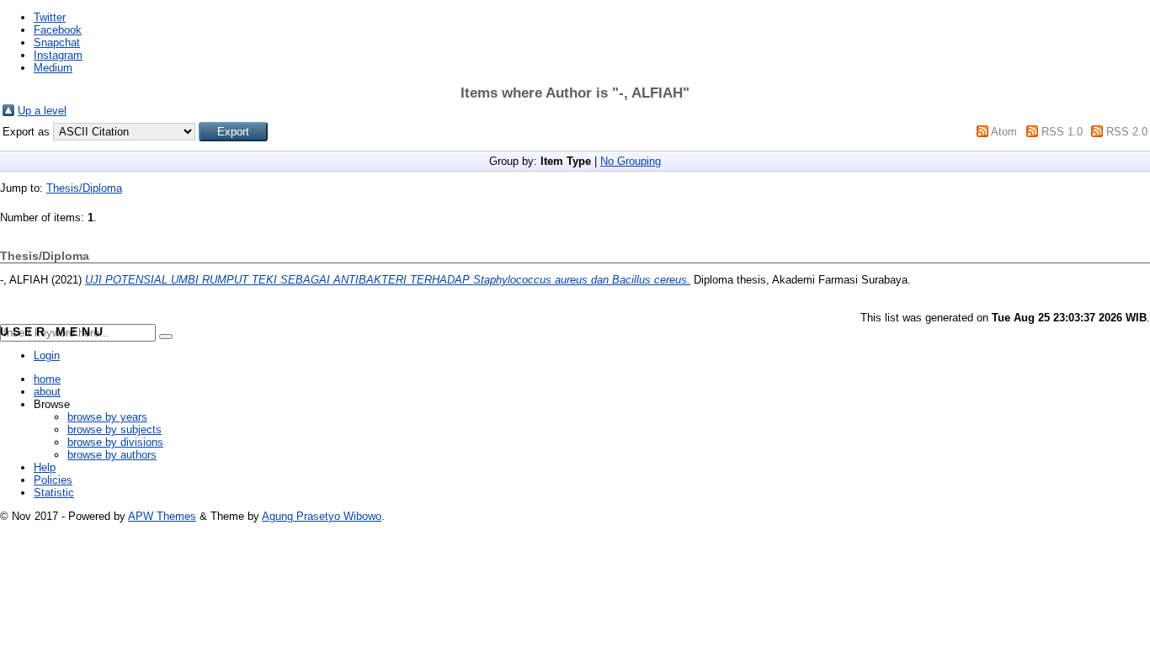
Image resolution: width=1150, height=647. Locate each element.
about (47, 391)
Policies (53, 480)
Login (47, 355)
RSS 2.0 (1126, 131)
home (47, 379)
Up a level (42, 110)
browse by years (107, 417)
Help (45, 467)
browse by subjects (114, 429)
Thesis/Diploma (84, 188)
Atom (1004, 131)
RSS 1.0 (1062, 131)
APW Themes (162, 516)
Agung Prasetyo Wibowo (321, 516)
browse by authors (112, 454)
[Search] (166, 336)
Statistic (54, 492)
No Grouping (630, 161)
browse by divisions (115, 442)
